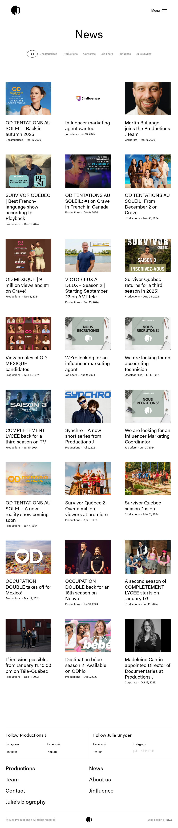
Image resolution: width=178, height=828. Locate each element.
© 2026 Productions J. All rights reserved (30, 820)
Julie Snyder (143, 53)
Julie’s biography (26, 801)
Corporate (89, 53)
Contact (15, 790)
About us (100, 779)
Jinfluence (125, 53)
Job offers (107, 53)
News (96, 768)
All (32, 54)
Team (12, 779)
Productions (70, 53)
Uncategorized (48, 53)
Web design (160, 820)
